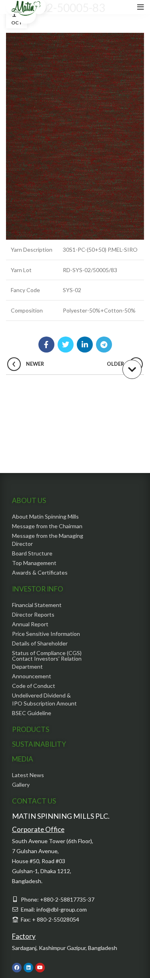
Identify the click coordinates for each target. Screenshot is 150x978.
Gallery (21, 784)
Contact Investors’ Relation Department (47, 662)
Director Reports (33, 614)
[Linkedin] (28, 967)
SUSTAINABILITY (39, 744)
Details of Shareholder (40, 643)
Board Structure (32, 553)
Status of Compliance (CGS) (47, 652)
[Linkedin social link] (85, 345)
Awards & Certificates (40, 572)
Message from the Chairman (47, 526)
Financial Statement (37, 604)
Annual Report (30, 624)
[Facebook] (17, 967)
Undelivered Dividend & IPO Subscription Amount (44, 699)
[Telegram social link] (104, 345)
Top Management (34, 562)
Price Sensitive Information (46, 633)
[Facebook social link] (46, 345)
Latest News (28, 775)
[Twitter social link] (66, 345)
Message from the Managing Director (47, 539)
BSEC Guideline (31, 712)
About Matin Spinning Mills (45, 516)
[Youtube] (40, 967)
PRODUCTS (30, 729)
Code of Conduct (33, 685)
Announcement (31, 676)
